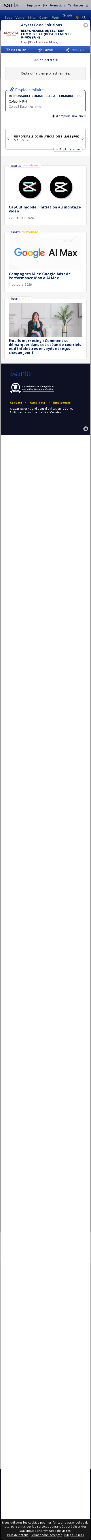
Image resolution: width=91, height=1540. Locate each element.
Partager (77, 49)
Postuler (18, 49)
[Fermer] (86, 25)
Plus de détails (43, 60)
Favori (47, 49)
